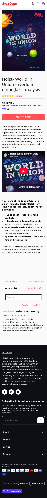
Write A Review (10, 281)
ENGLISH (36, 483)
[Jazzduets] (10, 4)
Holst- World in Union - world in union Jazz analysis (21, 84)
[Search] (38, 4)
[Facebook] (4, 392)
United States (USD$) (14, 483)
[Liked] (43, 315)
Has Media (37, 305)
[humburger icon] (23, 4)
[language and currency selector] (32, 4)
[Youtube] (18, 392)
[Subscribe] (40, 420)
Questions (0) (35, 288)
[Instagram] (11, 392)
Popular (25, 305)
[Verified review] (28, 315)
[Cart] (43, 4)
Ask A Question (36, 281)
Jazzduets (7, 352)
